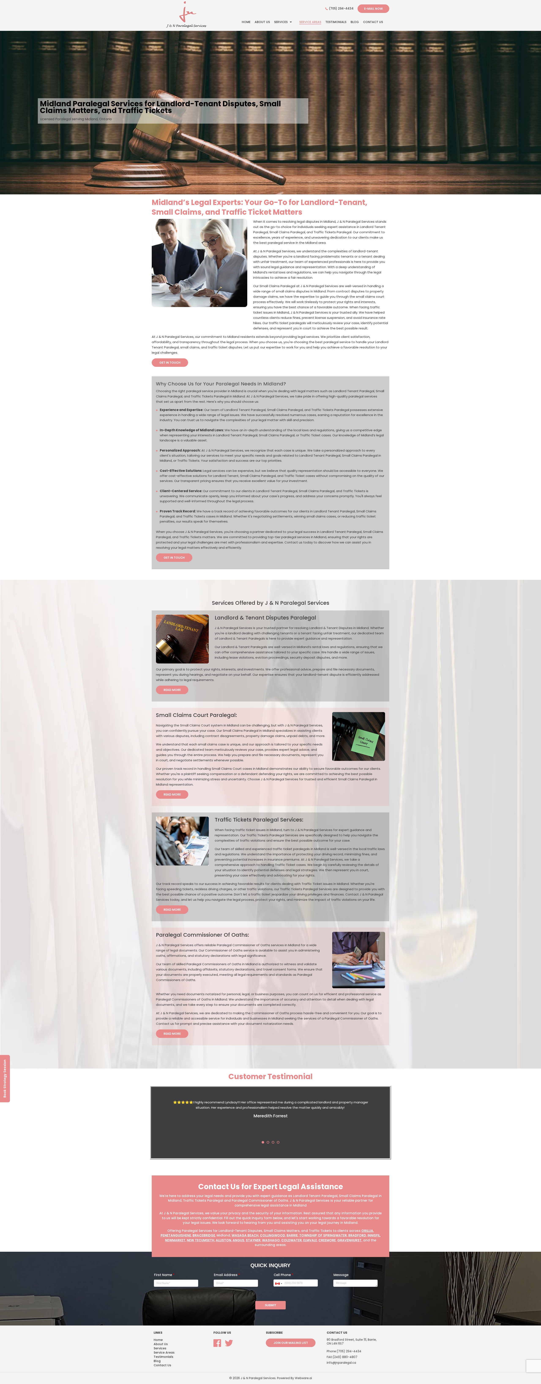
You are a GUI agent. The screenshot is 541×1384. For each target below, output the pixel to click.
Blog (355, 22)
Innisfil (373, 1235)
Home (246, 22)
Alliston (223, 1240)
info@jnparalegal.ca (341, 1363)
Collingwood (272, 1235)
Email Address (227, 1275)
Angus (238, 1240)
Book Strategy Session (5, 1079)
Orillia (367, 1230)
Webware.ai (303, 1378)
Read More (172, 690)
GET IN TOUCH (169, 362)
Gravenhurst (349, 1240)
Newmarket (175, 1240)
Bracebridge (204, 1235)
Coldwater (291, 1240)
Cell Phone (283, 1275)
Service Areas (310, 22)
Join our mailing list (290, 1343)
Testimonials (335, 22)
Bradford (357, 1235)
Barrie (292, 1235)
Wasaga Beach (245, 1235)
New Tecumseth (200, 1240)
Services (281, 22)
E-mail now (373, 9)
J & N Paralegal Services (258, 1378)
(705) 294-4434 (341, 9)
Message (340, 1275)
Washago (271, 1240)
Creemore (327, 1240)
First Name (164, 1275)
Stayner (253, 1240)
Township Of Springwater (323, 1235)
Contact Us (373, 22)
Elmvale (310, 1240)
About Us (262, 22)
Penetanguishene (176, 1235)
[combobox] (278, 1283)
